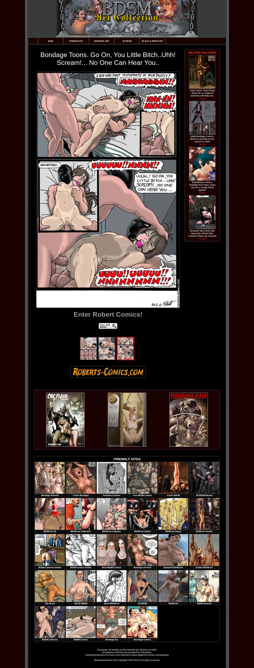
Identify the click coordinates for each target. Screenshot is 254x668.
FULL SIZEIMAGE (105, 326)
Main (50, 41)
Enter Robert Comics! (108, 314)
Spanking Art (101, 41)
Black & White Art (152, 41)
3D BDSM (127, 41)
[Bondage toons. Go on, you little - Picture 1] (88, 359)
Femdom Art (76, 41)
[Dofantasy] (65, 446)
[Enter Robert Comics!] (108, 190)
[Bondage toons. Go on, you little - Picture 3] (125, 359)
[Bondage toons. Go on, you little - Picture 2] (106, 359)
